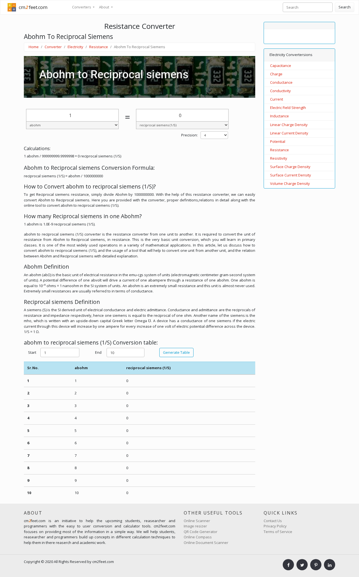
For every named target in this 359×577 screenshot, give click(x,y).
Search (345, 7)
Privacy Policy (275, 526)
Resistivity (278, 158)
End (98, 352)
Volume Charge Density (290, 183)
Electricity (75, 46)
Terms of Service (278, 531)
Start (32, 352)
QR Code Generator (200, 531)
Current (276, 99)
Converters (82, 7)
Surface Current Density (290, 175)
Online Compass (198, 536)
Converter (53, 46)
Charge (276, 73)
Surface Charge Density (290, 166)
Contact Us (273, 520)
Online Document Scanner (206, 542)
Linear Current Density (289, 133)
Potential (277, 141)
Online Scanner (197, 520)
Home (34, 46)
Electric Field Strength (288, 107)
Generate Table (176, 352)
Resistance (98, 46)
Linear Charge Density (289, 124)
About (104, 7)
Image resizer (195, 526)
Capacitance (280, 65)
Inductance (279, 115)
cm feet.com (33, 7)
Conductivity (280, 90)
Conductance (281, 82)
